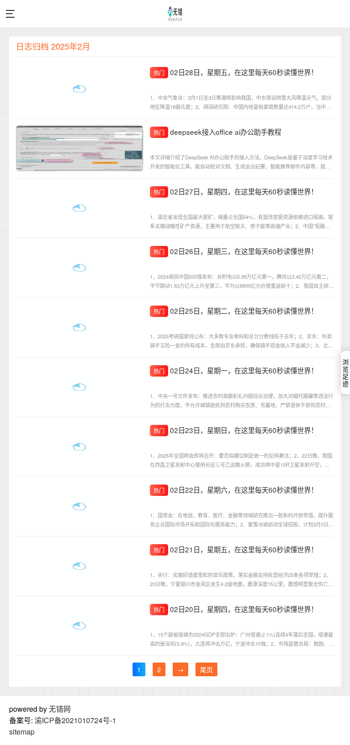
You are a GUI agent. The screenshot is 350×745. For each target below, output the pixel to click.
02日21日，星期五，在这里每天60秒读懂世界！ (244, 549)
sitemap (22, 731)
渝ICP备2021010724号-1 (75, 720)
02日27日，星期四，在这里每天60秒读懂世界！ (244, 191)
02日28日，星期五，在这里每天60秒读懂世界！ (244, 72)
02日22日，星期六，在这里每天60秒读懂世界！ (244, 490)
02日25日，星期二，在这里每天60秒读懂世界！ (244, 311)
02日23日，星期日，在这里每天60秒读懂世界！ (244, 430)
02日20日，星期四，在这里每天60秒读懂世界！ (244, 609)
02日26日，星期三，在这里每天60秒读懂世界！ (244, 251)
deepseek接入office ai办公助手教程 (225, 132)
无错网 (60, 709)
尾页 (206, 669)
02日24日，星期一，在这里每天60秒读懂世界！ (244, 370)
